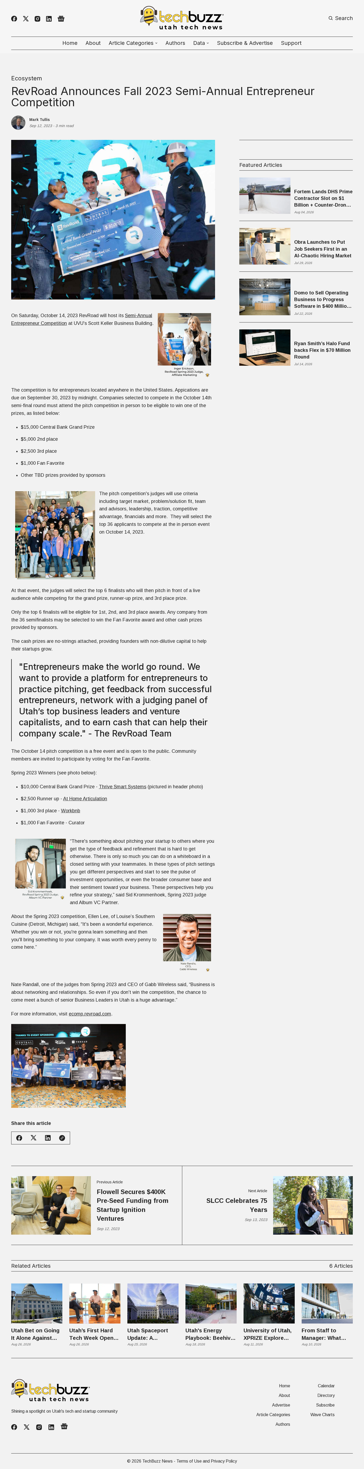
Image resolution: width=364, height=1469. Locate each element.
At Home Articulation (85, 798)
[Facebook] (14, 19)
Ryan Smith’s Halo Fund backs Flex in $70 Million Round (322, 350)
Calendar (326, 1386)
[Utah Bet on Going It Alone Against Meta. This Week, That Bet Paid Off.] (36, 1303)
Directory (326, 1395)
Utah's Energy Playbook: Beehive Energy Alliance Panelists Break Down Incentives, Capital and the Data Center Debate (209, 1335)
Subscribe (325, 1405)
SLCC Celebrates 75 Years (237, 1205)
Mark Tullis (39, 119)
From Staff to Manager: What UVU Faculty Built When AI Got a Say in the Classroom (326, 1335)
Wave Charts (322, 1415)
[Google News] (61, 18)
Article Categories (273, 1415)
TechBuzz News (157, 1461)
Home (70, 43)
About (93, 43)
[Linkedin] (49, 19)
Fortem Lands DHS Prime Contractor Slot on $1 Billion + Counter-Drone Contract (323, 199)
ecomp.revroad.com (90, 1014)
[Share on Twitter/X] (34, 1138)
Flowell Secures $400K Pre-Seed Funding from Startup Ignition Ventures (132, 1205)
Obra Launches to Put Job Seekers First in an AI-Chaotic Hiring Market (322, 248)
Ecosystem (26, 78)
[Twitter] (26, 19)
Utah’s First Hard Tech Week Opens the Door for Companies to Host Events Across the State (94, 1335)
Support (291, 43)
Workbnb (70, 810)
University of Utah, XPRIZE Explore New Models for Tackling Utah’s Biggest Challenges (269, 1335)
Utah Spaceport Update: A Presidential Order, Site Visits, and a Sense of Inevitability (151, 1335)
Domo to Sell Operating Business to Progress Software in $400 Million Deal (322, 300)
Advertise (281, 1405)
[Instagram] (37, 19)
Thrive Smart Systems (122, 786)
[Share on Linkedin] (48, 1138)
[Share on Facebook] (19, 1138)
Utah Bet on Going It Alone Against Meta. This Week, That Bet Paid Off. (35, 1335)
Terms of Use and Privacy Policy (206, 1461)
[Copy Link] (62, 1138)
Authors (175, 43)
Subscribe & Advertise (245, 43)
